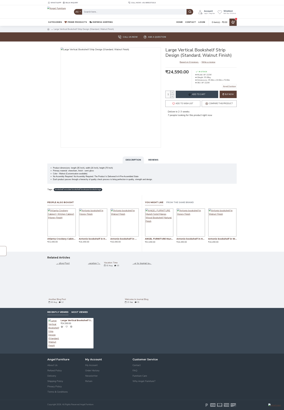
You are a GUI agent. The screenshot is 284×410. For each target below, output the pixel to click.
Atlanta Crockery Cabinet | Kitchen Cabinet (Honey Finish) (61, 238)
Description (133, 159)
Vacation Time (111, 263)
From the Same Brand (180, 202)
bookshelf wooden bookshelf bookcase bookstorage (78, 189)
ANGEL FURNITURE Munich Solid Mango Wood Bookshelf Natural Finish (159, 238)
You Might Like (154, 202)
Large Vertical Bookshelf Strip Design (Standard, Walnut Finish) (77, 320)
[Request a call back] (3, 251)
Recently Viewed (57, 312)
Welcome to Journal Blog (136, 299)
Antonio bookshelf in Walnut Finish (124, 238)
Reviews (153, 159)
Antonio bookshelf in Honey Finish (93, 238)
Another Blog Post (57, 299)
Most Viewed (79, 312)
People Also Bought (60, 202)
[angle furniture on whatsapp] (274, 405)
